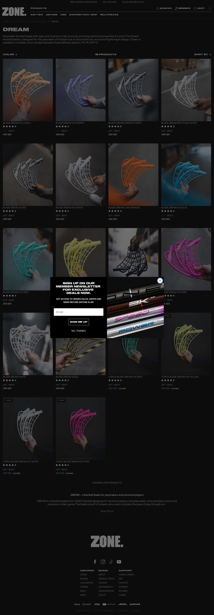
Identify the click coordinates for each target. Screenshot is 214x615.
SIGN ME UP (78, 322)
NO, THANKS (78, 331)
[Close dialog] (160, 280)
